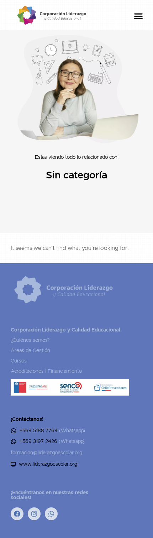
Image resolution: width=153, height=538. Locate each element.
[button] (138, 16)
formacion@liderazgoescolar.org (46, 452)
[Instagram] (34, 513)
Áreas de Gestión (30, 350)
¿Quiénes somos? (30, 340)
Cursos (19, 361)
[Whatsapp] (51, 513)
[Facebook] (17, 513)
